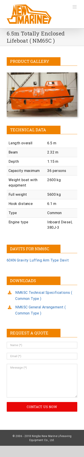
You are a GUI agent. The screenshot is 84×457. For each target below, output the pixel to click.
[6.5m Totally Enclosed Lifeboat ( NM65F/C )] (42, 74)
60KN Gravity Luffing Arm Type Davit (38, 260)
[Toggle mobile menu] (75, 6)
